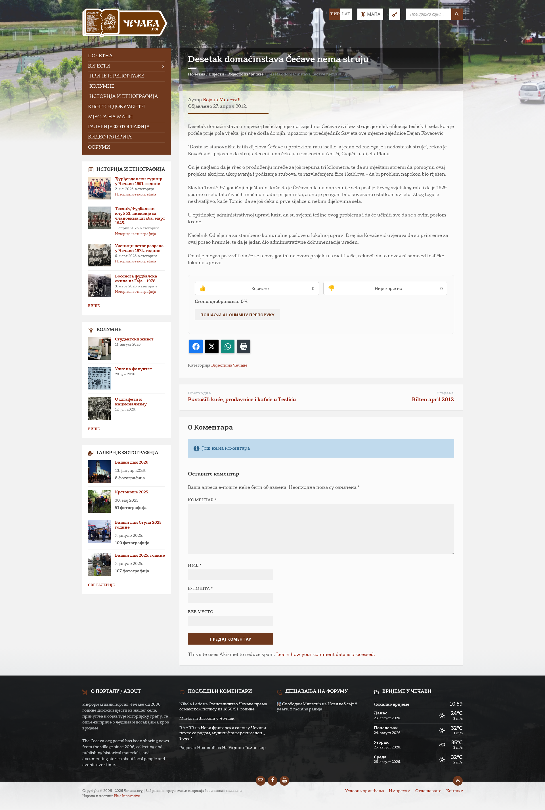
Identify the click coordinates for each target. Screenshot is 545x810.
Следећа (445, 393)
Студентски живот (134, 339)
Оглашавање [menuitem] (428, 791)
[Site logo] (124, 24)
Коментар (202, 500)
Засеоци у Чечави (216, 719)
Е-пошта (200, 589)
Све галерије (101, 585)
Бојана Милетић (222, 100)
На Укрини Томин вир (244, 748)
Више (94, 306)
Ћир (334, 14)
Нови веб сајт (341, 704)
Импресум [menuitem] (399, 791)
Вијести (216, 74)
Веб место (200, 612)
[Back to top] (458, 781)
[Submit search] (457, 14)
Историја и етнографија (135, 194)
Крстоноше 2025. (132, 492)
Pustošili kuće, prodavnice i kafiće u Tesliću (242, 399)
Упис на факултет (133, 369)
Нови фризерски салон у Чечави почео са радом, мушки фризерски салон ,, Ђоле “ (222, 733)
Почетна (196, 74)
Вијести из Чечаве (245, 74)
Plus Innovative (127, 796)
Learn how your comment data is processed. (325, 655)
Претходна (199, 393)
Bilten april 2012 (433, 399)
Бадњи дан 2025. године (140, 555)
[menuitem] (126, 56)
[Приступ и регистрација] (394, 14)
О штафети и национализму (131, 401)
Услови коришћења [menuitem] (364, 791)
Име (194, 565)
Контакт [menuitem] (454, 791)
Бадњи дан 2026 (131, 462)
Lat (346, 14)
